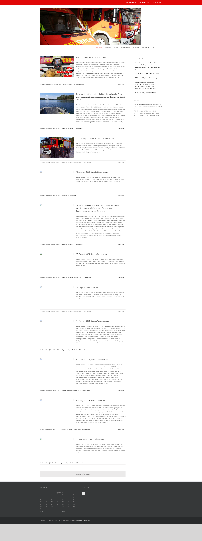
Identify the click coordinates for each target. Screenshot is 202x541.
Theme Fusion (86, 520)
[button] (158, 47)
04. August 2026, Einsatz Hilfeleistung (92, 359)
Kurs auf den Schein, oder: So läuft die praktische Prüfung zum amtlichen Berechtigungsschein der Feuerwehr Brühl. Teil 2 (100, 97)
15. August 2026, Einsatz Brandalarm (91, 254)
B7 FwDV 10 (137, 115)
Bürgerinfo (72, 84)
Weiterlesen (121, 84)
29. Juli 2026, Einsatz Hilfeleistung (90, 439)
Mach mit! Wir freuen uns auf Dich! (91, 57)
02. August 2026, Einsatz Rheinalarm (91, 400)
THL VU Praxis (138, 111)
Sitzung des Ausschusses (141, 107)
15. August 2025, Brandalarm (88, 287)
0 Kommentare (80, 84)
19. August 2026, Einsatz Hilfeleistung (92, 172)
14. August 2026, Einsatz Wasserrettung (92, 321)
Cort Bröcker (45, 84)
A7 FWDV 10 (137, 113)
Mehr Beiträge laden (83, 474)
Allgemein (65, 84)
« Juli (41, 511)
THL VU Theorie (138, 105)
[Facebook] (83, 493)
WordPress (79, 520)
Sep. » (64, 511)
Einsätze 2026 (77, 162)
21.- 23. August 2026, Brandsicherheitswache (95, 138)
